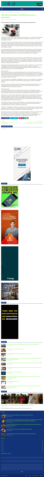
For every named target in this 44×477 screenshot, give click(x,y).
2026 (22, 451)
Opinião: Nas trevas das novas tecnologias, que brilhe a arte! (19, 429)
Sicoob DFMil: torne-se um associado (14, 372)
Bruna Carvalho (5, 19)
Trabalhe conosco (35, 475)
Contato (41, 475)
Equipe (30, 475)
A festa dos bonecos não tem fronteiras (14, 349)
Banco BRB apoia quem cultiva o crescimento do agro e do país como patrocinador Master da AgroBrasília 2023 (24, 359)
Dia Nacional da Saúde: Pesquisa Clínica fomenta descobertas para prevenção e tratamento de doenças (23, 386)
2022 (22, 443)
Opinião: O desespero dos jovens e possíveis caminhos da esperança (21, 433)
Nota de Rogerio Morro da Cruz (12, 381)
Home (26, 475)
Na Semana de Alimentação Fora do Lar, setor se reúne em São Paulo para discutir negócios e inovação (23, 425)
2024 (22, 447)
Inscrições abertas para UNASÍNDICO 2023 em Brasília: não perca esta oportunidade (24, 363)
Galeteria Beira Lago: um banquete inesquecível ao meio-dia (19, 353)
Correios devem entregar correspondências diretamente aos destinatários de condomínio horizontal (23, 377)
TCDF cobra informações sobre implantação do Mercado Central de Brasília (22, 344)
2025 (22, 449)
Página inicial (3, 12)
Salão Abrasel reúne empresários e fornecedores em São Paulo (17, 405)
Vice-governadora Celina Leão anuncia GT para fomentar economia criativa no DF (23, 367)
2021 (22, 441)
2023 (22, 445)
